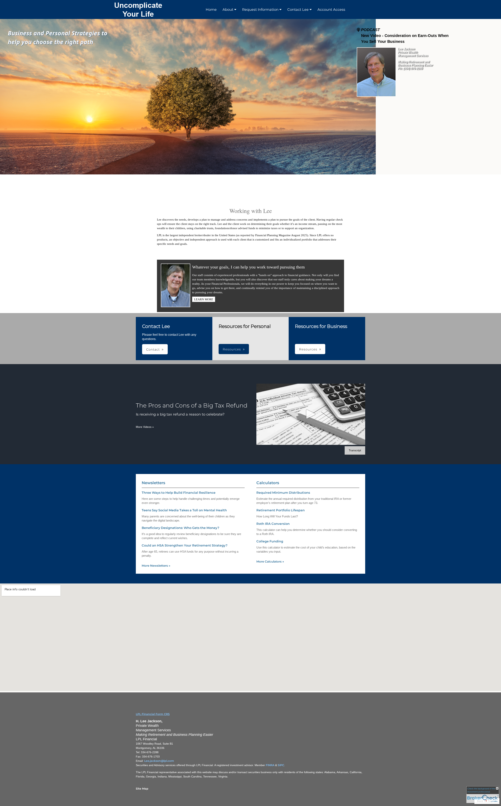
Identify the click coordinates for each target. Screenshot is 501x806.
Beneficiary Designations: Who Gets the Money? (180, 528)
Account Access (331, 9)
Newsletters (153, 482)
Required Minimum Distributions (283, 493)
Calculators (267, 482)
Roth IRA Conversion (273, 524)
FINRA (270, 765)
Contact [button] (153, 349)
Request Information (260, 9)
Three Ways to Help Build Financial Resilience (178, 493)
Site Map (142, 788)
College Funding (269, 541)
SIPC (281, 765)
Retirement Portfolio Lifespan (280, 510)
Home (211, 9)
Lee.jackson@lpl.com (159, 761)
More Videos (145, 426)
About (228, 9)
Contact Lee (298, 9)
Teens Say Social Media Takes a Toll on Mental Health (184, 510)
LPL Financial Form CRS (153, 714)
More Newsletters (156, 565)
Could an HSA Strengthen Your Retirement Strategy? (184, 545)
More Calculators (270, 561)
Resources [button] (232, 349)
